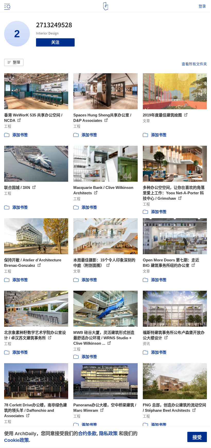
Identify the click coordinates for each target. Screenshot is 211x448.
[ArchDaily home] (105, 6)
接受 (197, 437)
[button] (13, 62)
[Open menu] (6, 6)
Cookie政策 (16, 440)
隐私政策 (108, 433)
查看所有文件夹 (194, 64)
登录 (202, 6)
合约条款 (87, 433)
